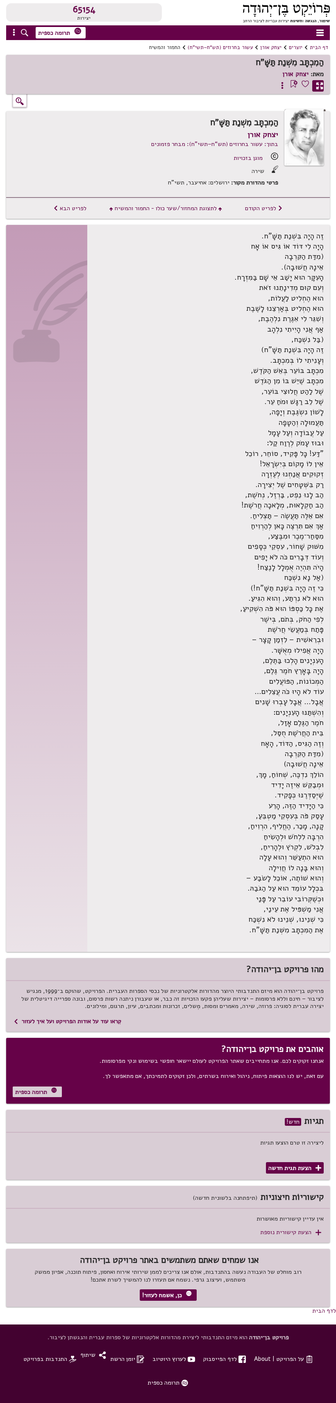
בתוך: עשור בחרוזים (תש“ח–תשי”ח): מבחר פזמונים (214, 144)
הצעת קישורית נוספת (290, 1232)
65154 (84, 9)
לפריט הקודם (264, 208)
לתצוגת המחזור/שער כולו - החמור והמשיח (165, 208)
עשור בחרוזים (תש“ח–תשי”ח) (220, 47)
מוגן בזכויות (248, 158)
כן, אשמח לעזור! (167, 1295)
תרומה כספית (60, 32)
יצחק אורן (271, 47)
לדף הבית (324, 1310)
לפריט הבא (69, 208)
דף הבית (319, 47)
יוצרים (295, 47)
